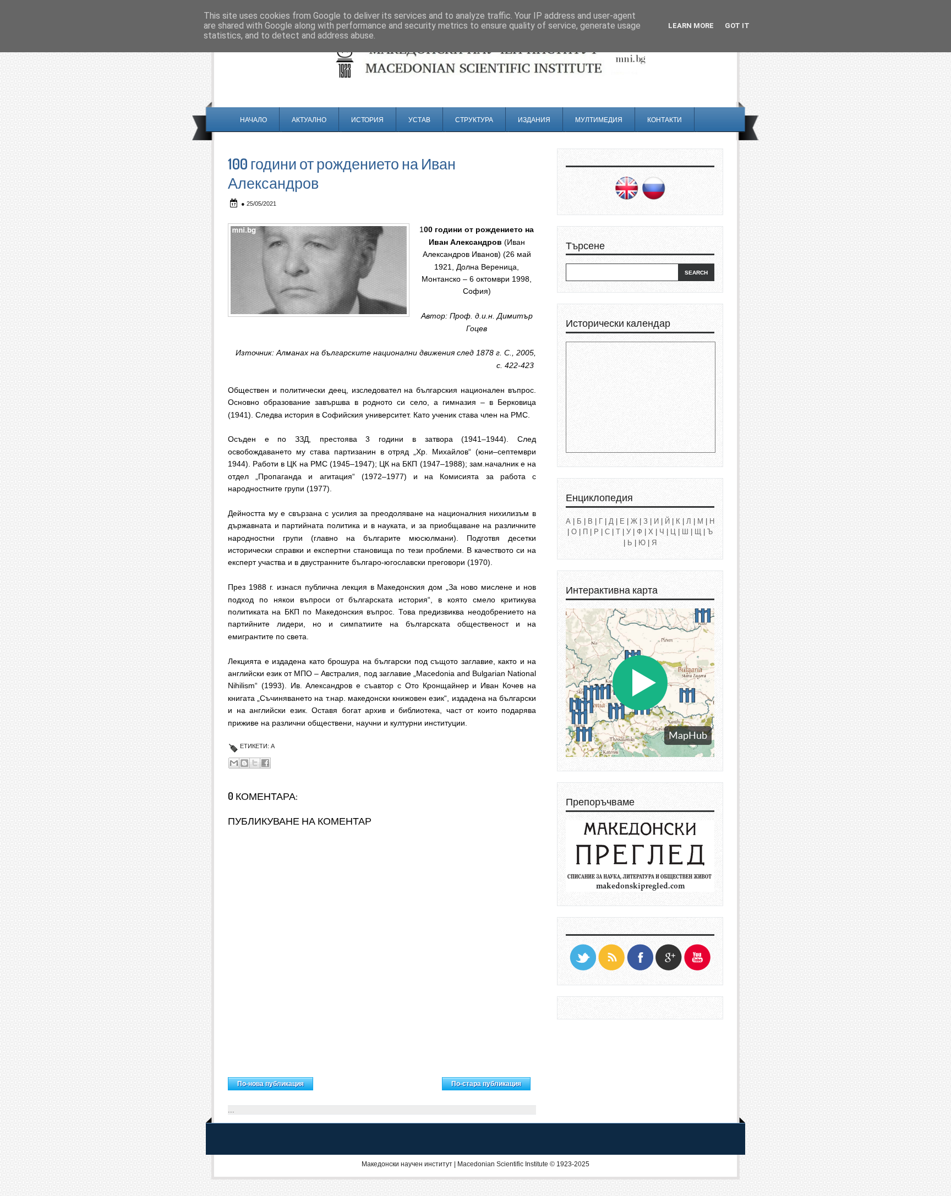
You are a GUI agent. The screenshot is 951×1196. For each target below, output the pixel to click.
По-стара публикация (486, 1084)
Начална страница (377, 1081)
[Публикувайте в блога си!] (244, 763)
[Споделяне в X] (254, 763)
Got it (737, 25)
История (367, 120)
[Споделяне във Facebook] (265, 763)
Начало (253, 120)
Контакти (664, 120)
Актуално (309, 120)
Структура (474, 120)
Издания (534, 120)
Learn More (691, 25)
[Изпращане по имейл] (233, 763)
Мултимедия (598, 120)
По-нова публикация (270, 1084)
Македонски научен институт (407, 1164)
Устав (419, 120)
